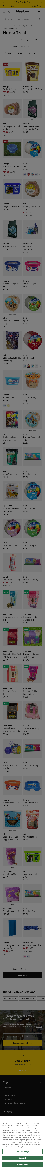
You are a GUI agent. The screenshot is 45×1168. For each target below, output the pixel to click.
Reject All (22, 1158)
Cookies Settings (22, 1152)
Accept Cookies (23, 1164)
